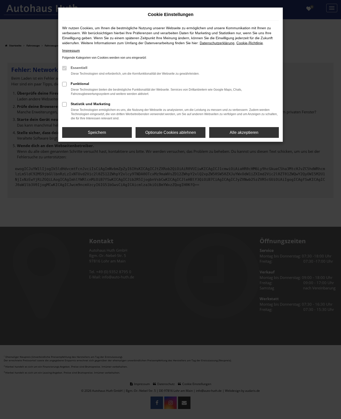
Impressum (71, 50)
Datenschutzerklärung (217, 43)
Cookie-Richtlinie (249, 43)
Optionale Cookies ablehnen (170, 132)
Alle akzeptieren (244, 132)
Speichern (97, 132)
